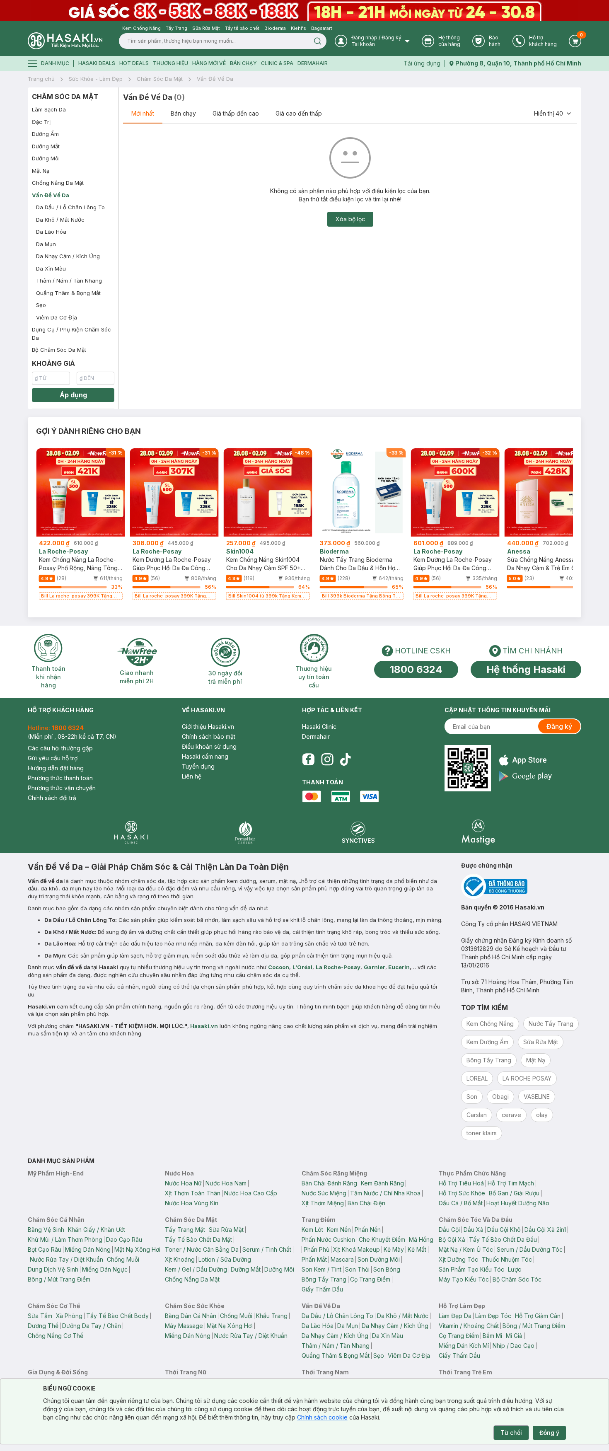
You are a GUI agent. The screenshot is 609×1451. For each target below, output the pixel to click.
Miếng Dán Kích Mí (464, 1345)
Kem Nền (339, 1229)
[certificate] (521, 886)
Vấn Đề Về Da (215, 78)
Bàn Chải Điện (366, 1203)
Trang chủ (41, 78)
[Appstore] (525, 760)
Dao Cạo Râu (124, 1239)
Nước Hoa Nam (226, 1183)
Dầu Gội (449, 1229)
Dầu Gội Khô (504, 1229)
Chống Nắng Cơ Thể (55, 1335)
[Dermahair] (244, 832)
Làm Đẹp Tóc (493, 1315)
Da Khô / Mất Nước (60, 219)
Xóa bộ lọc (350, 218)
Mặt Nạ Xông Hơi (137, 1249)
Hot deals (134, 63)
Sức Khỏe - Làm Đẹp (96, 78)
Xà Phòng (69, 1315)
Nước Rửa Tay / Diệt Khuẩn (66, 1259)
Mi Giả (514, 1335)
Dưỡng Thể (43, 1325)
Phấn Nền (368, 1229)
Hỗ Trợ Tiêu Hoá (461, 1183)
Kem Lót (312, 1229)
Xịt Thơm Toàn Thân (192, 1193)
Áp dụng (73, 395)
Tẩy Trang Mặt (185, 1229)
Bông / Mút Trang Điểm (59, 1279)
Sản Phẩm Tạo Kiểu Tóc (471, 1269)
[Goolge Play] (525, 776)
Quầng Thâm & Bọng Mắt (68, 293)
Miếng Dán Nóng (88, 1249)
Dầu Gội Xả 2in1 (545, 1229)
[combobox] (553, 113)
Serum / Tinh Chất (266, 1249)
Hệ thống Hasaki (526, 669)
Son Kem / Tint (321, 1269)
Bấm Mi (492, 1335)
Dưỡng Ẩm (45, 134)
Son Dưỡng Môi (379, 1259)
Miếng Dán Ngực (105, 1269)
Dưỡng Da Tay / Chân (91, 1325)
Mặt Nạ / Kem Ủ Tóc (466, 1249)
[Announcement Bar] (304, 10)
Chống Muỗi (123, 1259)
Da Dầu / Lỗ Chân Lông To (70, 207)
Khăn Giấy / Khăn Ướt (96, 1229)
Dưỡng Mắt (46, 146)
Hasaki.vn (204, 1026)
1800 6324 (416, 669)
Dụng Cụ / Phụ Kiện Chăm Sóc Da (71, 333)
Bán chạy (183, 113)
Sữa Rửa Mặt (226, 1229)
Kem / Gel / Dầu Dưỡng (196, 1269)
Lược (514, 1269)
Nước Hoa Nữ (183, 1183)
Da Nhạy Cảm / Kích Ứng (68, 256)
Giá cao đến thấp (299, 113)
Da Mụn (46, 244)
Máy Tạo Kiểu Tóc (464, 1279)
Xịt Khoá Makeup (356, 1249)
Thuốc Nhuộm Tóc (507, 1259)
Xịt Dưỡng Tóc (458, 1259)
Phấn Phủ (316, 1249)
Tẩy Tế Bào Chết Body (117, 1315)
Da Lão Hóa (51, 231)
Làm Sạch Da (49, 109)
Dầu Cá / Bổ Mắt (461, 1203)
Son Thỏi (357, 1269)
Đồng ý (549, 1432)
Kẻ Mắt (417, 1249)
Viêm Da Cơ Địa (56, 317)
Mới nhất (142, 113)
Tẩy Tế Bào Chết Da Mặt (198, 1239)
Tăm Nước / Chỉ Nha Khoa (385, 1193)
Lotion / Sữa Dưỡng (224, 1259)
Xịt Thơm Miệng (323, 1203)
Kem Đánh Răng (382, 1183)
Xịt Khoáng (180, 1259)
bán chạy (243, 63)
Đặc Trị (41, 121)
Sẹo (41, 305)
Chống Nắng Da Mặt (58, 182)
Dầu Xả (473, 1229)
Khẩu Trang (272, 1315)
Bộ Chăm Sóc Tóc (517, 1279)
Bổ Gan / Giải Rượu (514, 1193)
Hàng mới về (209, 63)
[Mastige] (478, 832)
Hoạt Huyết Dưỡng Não (517, 1203)
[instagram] (327, 759)
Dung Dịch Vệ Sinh (53, 1269)
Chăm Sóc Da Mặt (160, 78)
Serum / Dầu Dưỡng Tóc (530, 1249)
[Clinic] (131, 832)
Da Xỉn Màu (51, 268)
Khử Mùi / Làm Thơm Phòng (65, 1239)
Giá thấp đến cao (236, 113)
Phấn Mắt (314, 1259)
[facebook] (308, 759)
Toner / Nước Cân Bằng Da (202, 1249)
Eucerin (399, 967)
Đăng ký (559, 726)
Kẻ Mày (394, 1249)
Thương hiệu (170, 63)
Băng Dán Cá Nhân (190, 1315)
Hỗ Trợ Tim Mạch (511, 1183)
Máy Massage (184, 1325)
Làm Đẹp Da (455, 1315)
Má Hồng (421, 1239)
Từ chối (511, 1432)
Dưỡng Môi (46, 158)
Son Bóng (386, 1269)
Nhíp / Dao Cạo (513, 1345)
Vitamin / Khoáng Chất (469, 1325)
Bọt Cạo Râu (44, 1249)
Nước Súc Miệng (324, 1193)
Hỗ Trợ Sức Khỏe (462, 1193)
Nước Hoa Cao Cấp (250, 1193)
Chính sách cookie (322, 1417)
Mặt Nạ (40, 170)
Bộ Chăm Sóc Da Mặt (59, 349)
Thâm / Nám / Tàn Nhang (69, 280)
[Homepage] (65, 40)
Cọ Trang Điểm (370, 1279)
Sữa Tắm (40, 1315)
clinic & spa (277, 63)
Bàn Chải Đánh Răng (329, 1183)
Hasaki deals (96, 63)
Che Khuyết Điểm (382, 1239)
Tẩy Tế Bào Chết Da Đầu (503, 1239)
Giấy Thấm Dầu (322, 1289)
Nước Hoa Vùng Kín (191, 1203)
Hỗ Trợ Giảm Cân (538, 1315)
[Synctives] (358, 832)
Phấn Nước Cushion (328, 1239)
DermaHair (312, 63)
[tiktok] (345, 759)
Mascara (342, 1259)
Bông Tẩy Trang (324, 1279)
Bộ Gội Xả (452, 1239)
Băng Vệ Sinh (46, 1229)
